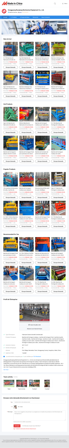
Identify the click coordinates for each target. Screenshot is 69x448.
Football (34, 389)
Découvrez (35, 17)
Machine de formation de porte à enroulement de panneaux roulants (41, 153)
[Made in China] (12, 3)
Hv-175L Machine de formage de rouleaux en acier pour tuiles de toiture (42, 283)
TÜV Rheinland (37, 356)
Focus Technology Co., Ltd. (34, 438)
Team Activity (21, 389)
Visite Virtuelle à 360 (35, 325)
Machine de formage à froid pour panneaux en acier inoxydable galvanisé (10, 255)
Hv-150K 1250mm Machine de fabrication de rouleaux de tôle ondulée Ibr (10, 218)
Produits (14, 17)
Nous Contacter (46, 17)
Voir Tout (5, 369)
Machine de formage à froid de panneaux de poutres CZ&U (42, 218)
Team (9, 389)
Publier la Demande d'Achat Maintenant (25, 429)
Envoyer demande (10, 67)
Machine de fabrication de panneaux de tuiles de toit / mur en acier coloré (42, 255)
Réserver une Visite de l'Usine (34, 329)
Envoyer (17, 426)
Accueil (5, 17)
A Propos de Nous (24, 17)
